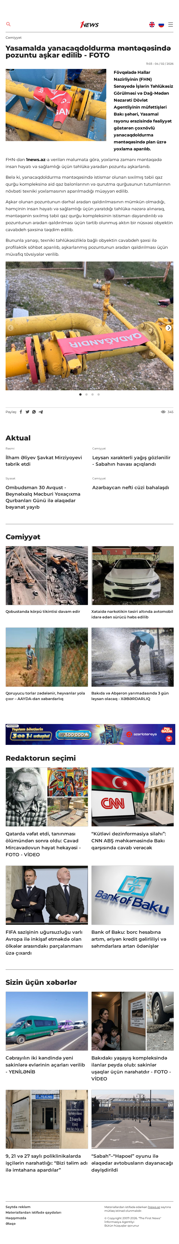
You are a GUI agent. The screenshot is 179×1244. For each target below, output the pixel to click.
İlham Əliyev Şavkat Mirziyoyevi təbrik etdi (44, 461)
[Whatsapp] (34, 412)
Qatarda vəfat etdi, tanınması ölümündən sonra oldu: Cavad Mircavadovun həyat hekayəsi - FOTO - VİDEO (43, 844)
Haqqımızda (16, 1218)
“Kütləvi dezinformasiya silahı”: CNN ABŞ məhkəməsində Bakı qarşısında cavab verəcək (128, 840)
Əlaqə (11, 1223)
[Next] (168, 328)
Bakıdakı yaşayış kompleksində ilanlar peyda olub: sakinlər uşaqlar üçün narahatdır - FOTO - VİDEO (131, 1068)
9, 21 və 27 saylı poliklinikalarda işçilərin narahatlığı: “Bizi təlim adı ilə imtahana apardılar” (47, 1163)
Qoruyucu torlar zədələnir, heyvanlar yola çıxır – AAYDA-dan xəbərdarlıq (45, 696)
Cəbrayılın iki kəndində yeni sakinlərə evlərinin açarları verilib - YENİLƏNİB (45, 1065)
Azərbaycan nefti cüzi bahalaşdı (130, 487)
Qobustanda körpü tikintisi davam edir (43, 611)
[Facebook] (21, 412)
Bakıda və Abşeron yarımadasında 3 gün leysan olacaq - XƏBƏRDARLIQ (130, 696)
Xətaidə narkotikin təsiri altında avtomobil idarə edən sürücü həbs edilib (132, 614)
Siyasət (10, 478)
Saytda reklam (18, 1206)
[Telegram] (40, 412)
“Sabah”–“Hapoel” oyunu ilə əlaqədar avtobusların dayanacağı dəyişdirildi (132, 1163)
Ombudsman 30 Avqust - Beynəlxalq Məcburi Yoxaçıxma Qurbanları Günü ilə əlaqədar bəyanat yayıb (43, 497)
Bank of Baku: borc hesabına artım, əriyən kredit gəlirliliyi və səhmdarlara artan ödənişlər (128, 939)
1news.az (154, 1207)
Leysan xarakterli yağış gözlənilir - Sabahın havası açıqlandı (131, 461)
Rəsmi (10, 448)
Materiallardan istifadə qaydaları (33, 1212)
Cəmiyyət (14, 37)
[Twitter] (27, 412)
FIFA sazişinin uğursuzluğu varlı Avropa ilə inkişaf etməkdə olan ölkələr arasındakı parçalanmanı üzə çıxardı (44, 942)
